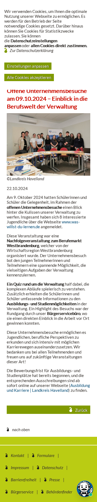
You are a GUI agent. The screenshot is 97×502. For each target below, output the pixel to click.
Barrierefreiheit (23, 479)
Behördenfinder (59, 491)
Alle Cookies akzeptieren (29, 77)
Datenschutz (52, 467)
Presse (54, 479)
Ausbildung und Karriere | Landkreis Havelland (48, 388)
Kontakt (17, 455)
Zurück (81, 410)
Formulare (45, 455)
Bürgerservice (22, 491)
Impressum (20, 467)
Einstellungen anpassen (28, 66)
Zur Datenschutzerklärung (31, 50)
